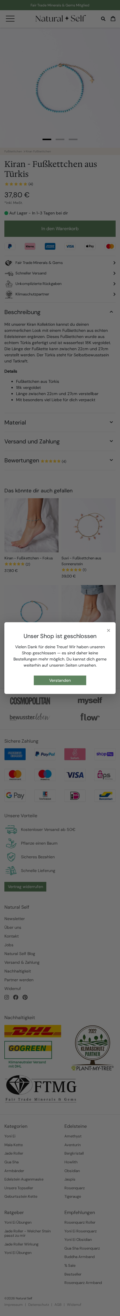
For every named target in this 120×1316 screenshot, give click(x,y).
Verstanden (60, 680)
